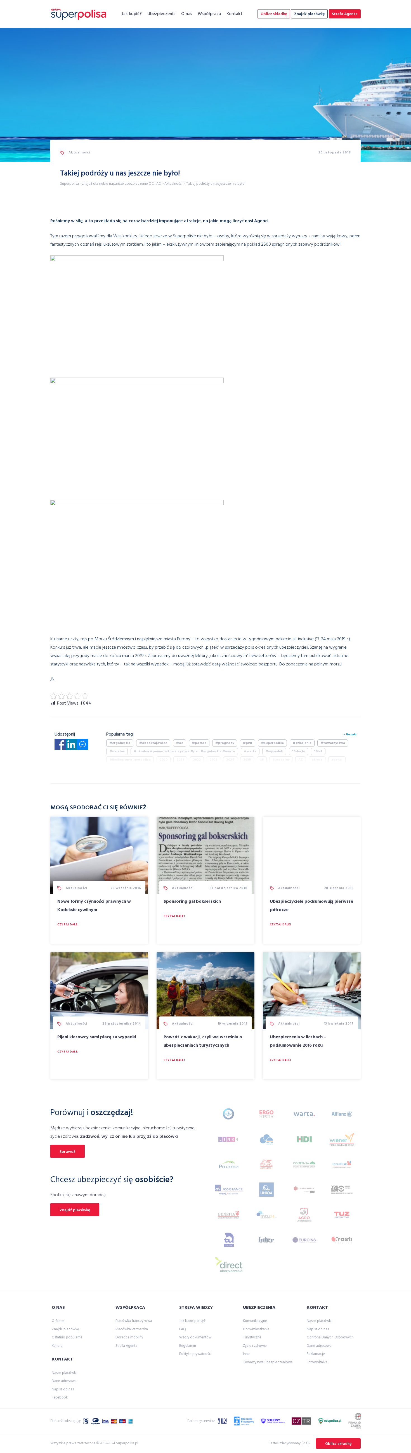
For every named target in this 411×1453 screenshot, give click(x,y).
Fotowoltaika (317, 1362)
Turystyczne (252, 1337)
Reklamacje (316, 1354)
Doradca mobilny (129, 1337)
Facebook (60, 1397)
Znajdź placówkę (309, 14)
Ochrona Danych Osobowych (330, 1337)
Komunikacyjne (255, 1321)
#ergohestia (119, 743)
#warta (250, 751)
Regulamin (187, 1346)
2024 (230, 760)
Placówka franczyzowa (133, 1321)
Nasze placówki (64, 1373)
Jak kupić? (132, 14)
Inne (246, 1354)
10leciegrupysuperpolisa (130, 760)
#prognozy (224, 743)
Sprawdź (67, 1152)
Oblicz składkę (274, 14)
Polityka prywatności (195, 1354)
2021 (180, 760)
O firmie (58, 1321)
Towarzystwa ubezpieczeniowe (268, 1362)
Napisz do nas (63, 1389)
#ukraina (117, 751)
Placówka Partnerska (131, 1329)
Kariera (57, 1346)
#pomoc (199, 743)
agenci (336, 760)
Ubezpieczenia (161, 14)
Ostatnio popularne (67, 1337)
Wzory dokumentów (195, 1337)
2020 (163, 760)
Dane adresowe (64, 1381)
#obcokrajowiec (153, 743)
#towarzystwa (332, 743)
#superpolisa (272, 743)
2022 (197, 760)
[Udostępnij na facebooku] (60, 746)
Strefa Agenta (345, 14)
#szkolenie (302, 743)
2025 (247, 760)
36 (262, 760)
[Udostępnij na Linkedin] (71, 746)
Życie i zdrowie (255, 1346)
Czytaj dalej (68, 924)
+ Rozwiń (349, 734)
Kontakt (234, 14)
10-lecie (298, 751)
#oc (179, 743)
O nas (186, 14)
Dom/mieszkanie (256, 1329)
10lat (318, 751)
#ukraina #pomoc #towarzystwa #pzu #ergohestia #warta (184, 751)
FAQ (182, 1329)
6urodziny (281, 760)
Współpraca (209, 14)
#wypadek (274, 751)
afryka (317, 760)
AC (300, 760)
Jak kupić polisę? (192, 1321)
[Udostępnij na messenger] (82, 746)
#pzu (247, 743)
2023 (213, 760)
